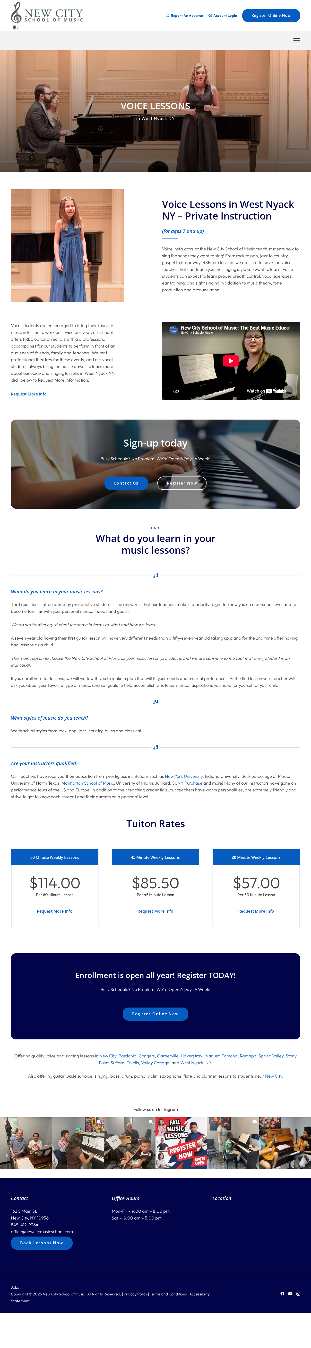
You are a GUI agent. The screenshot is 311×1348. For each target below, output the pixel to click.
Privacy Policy (135, 1294)
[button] (297, 40)
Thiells (133, 1062)
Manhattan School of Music (87, 783)
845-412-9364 (24, 1225)
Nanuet (212, 1056)
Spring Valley (271, 1056)
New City (107, 1056)
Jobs (15, 1287)
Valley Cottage (155, 1062)
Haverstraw (192, 1056)
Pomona (230, 1056)
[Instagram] (298, 1294)
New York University (184, 776)
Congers (147, 1056)
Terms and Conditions (168, 1294)
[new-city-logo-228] (47, 15)
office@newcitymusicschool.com (42, 1231)
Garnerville (168, 1056)
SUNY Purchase (187, 783)
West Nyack (191, 1062)
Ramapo (248, 1056)
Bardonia (128, 1056)
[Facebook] (282, 1294)
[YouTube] (290, 1294)
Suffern (117, 1062)
